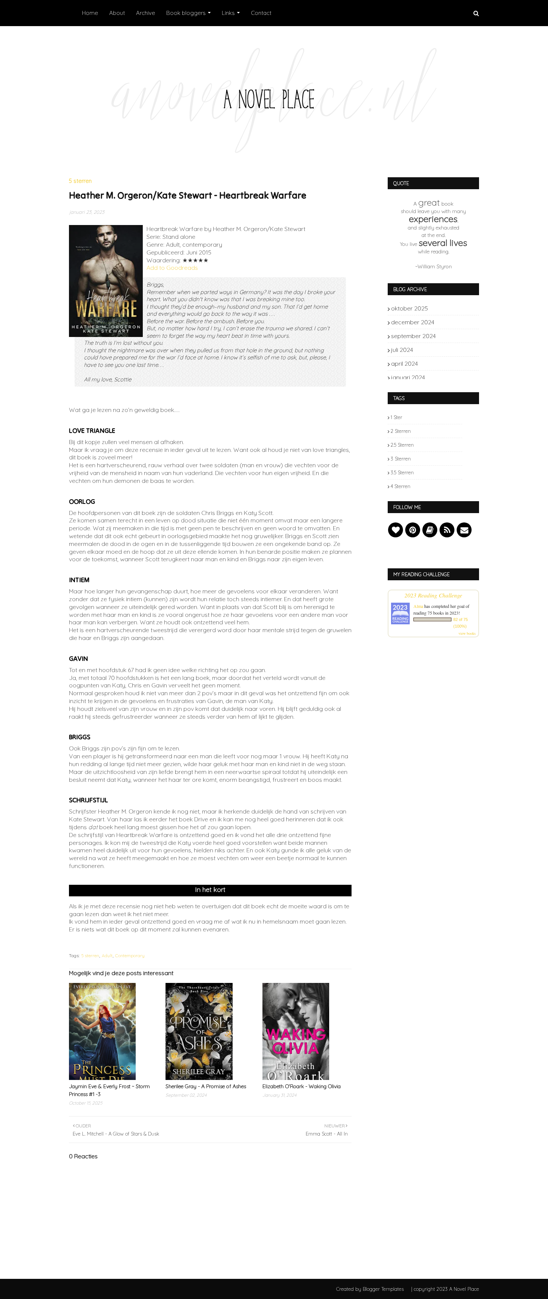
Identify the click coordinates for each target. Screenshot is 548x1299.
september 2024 (449, 336)
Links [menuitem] (228, 12)
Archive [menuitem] (145, 12)
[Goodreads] (429, 529)
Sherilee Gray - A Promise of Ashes (206, 1086)
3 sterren (401, 459)
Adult (107, 955)
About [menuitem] (117, 12)
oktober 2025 (449, 308)
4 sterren (400, 486)
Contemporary (130, 955)
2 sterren (401, 431)
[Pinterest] (412, 529)
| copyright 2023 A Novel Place (445, 1289)
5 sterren (90, 955)
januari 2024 (449, 377)
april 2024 (449, 363)
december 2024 (449, 322)
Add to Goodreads (172, 267)
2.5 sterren (402, 445)
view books (467, 633)
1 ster (396, 417)
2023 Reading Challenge (433, 595)
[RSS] (447, 529)
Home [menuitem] (90, 12)
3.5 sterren (402, 472)
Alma (418, 606)
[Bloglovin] (395, 529)
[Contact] (464, 529)
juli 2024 (449, 349)
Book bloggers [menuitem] (186, 12)
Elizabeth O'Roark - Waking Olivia (301, 1086)
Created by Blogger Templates (370, 1289)
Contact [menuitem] (261, 12)
